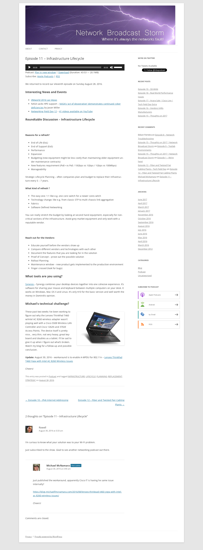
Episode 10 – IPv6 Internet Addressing (46, 400)
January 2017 (144, 210)
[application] (74, 67)
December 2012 (145, 248)
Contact (43, 48)
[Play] (29, 67)
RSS (58, 76)
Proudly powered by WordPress (48, 536)
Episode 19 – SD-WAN (148, 89)
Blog (140, 268)
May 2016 (142, 237)
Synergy (29, 284)
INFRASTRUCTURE (76, 376)
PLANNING (102, 376)
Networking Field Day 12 (44, 111)
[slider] (118, 67)
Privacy (58, 48)
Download (63, 72)
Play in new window (45, 72)
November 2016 (145, 214)
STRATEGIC (30, 380)
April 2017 (142, 203)
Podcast (52, 376)
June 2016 (142, 233)
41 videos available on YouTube (76, 111)
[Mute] (111, 67)
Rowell (42, 427)
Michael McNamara (58, 465)
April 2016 (142, 241)
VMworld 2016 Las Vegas (44, 99)
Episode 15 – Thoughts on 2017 (152, 115)
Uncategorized (145, 275)
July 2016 (142, 229)
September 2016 (145, 222)
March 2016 (143, 245)
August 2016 (144, 226)
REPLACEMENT (115, 376)
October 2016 (144, 218)
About (28, 48)
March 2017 (143, 207)
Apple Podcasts (45, 76)
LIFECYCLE (91, 376)
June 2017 (142, 199)
